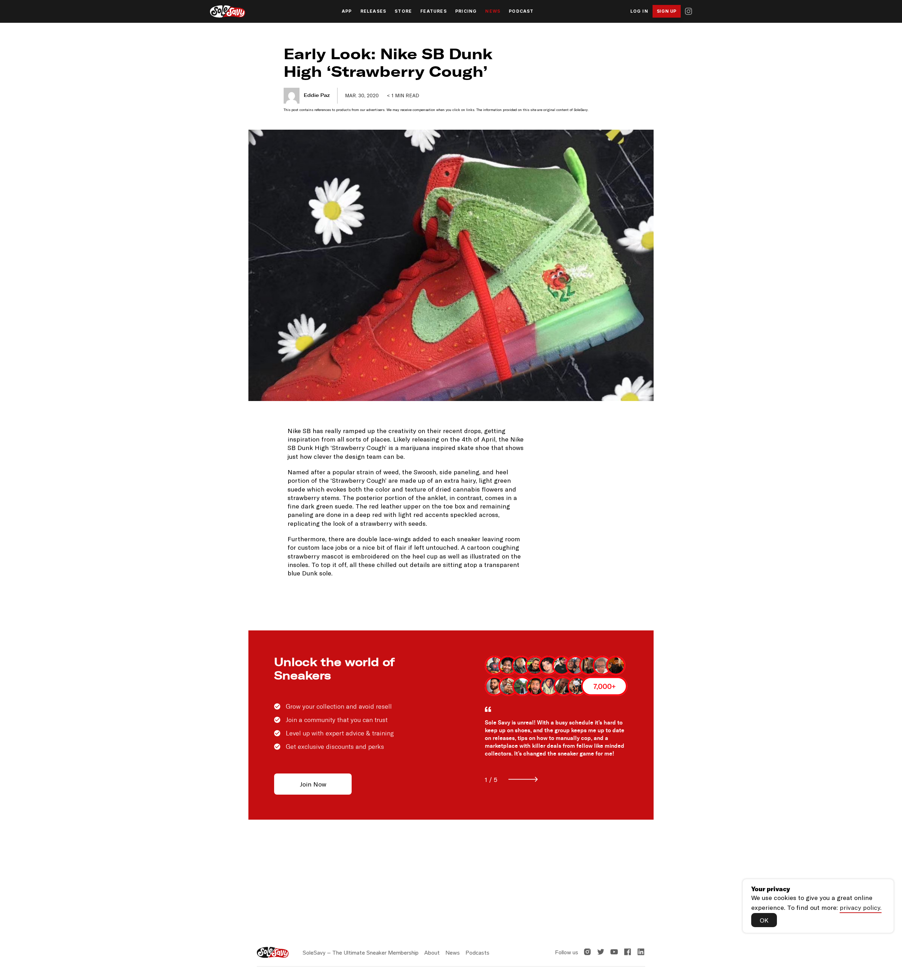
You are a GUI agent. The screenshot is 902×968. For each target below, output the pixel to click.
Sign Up (666, 11)
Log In (639, 11)
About (432, 952)
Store (403, 11)
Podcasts (477, 952)
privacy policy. (861, 907)
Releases (373, 11)
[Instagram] (688, 11)
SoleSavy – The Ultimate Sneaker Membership (361, 952)
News (492, 11)
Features (433, 11)
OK (764, 920)
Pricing (466, 11)
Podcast (521, 11)
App (347, 11)
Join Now (313, 784)
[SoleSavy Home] (227, 11)
